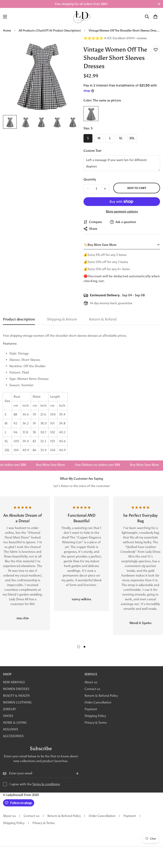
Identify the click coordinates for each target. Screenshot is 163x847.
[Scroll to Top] (155, 825)
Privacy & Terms (95, 722)
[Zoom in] (71, 44)
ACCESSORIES (13, 736)
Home (7, 30)
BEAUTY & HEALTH (16, 695)
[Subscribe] (74, 773)
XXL (133, 139)
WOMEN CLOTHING (17, 702)
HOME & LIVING (15, 722)
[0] (155, 16)
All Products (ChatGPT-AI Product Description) (50, 30)
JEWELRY (9, 709)
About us (90, 682)
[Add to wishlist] (155, 49)
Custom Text (92, 150)
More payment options (122, 211)
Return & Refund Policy (101, 695)
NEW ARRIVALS (14, 682)
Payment (90, 709)
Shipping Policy (95, 716)
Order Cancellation (97, 702)
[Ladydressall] (81, 16)
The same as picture (90, 113)
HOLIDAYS (10, 729)
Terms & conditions (46, 784)
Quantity (89, 179)
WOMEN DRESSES (16, 689)
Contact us (92, 689)
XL (122, 139)
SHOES (8, 716)
